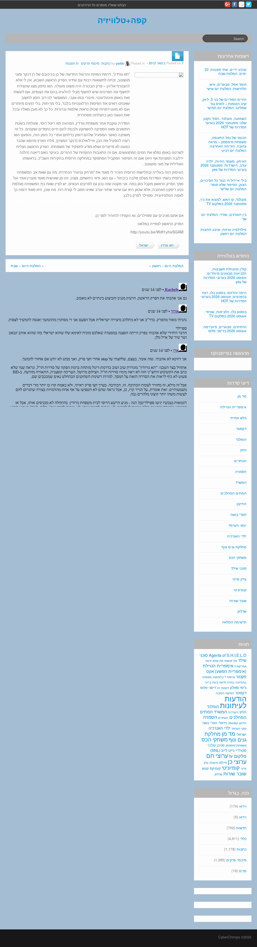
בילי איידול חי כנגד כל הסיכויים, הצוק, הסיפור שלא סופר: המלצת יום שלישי (223, 184)
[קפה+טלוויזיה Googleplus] (227, 4)
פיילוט (223, 762)
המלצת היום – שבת (26, 265)
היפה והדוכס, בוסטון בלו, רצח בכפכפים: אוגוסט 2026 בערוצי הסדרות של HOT (223, 297)
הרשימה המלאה (234, 621)
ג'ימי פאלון (238, 687)
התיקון (241, 503)
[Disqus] (97, 344)
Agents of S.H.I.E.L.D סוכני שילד (223, 657)
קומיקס (215, 768)
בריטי (208, 682)
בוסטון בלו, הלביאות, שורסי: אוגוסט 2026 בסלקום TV (225, 313)
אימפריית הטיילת (233, 406)
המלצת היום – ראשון (167, 265)
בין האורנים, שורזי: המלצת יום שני (223, 216)
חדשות (241, 827)
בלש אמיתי (238, 417)
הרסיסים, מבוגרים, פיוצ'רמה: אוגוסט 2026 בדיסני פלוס (224, 328)
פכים (242, 870)
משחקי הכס (237, 557)
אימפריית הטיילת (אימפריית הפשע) (224, 668)
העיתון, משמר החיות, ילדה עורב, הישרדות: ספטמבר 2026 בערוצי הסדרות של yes (223, 165)
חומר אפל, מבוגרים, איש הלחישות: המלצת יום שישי (226, 86)
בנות (215, 682)
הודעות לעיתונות (233, 701)
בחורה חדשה (226, 682)
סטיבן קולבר (216, 745)
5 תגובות (72, 63)
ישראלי (143, 245)
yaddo (120, 63)
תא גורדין (167, 245)
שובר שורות (237, 600)
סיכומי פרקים (90, 63)
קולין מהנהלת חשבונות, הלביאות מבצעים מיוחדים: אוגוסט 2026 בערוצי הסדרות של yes (225, 275)
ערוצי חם (217, 755)
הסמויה (240, 471)
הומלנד (241, 439)
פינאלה (213, 763)
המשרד (240, 482)
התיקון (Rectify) (237, 723)
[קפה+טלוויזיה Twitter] (248, 4)
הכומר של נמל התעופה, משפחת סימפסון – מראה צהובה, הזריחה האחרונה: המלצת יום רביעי (227, 144)
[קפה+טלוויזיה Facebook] (234, 4)
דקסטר (241, 428)
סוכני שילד (238, 568)
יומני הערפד (237, 525)
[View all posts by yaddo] (127, 63)
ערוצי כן (237, 761)
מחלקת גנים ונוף (234, 546)
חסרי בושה (238, 514)
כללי (243, 838)
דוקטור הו (223, 687)
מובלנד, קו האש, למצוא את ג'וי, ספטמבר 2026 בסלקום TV (222, 201)
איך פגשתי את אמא (225, 660)
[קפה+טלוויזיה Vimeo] (241, 4)
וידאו (242, 806)
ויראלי (222, 722)
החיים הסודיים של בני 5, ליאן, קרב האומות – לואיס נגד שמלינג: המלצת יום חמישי (224, 103)
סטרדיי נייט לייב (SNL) (228, 750)
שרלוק (241, 611)
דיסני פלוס (208, 687)
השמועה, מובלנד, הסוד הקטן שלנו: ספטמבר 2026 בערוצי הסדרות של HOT (224, 122)
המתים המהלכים (233, 492)
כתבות (105, 63)
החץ (243, 449)
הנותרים (240, 460)
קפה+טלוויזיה (122, 20)
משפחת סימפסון (236, 745)
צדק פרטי (239, 578)
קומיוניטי (239, 589)
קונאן (205, 768)
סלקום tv (237, 756)
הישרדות (233, 712)
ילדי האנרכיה (236, 535)
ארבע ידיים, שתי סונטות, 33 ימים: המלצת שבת (225, 71)
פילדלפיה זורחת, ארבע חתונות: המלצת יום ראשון (223, 231)
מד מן (241, 395)
